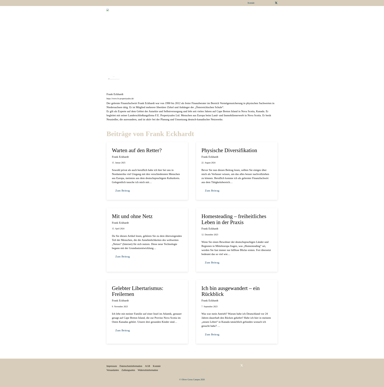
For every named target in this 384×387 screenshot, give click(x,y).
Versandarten (112, 370)
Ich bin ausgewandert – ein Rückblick (230, 291)
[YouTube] (271, 3)
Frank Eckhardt (114, 94)
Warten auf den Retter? (137, 150)
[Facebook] (261, 3)
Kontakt (156, 366)
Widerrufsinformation (148, 370)
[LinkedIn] (266, 3)
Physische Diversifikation (229, 150)
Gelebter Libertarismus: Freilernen (137, 291)
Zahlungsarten (128, 370)
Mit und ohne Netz (132, 216)
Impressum (111, 366)
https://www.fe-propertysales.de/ (120, 98)
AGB (147, 366)
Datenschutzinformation (131, 366)
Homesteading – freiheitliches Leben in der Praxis (233, 219)
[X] (276, 3)
